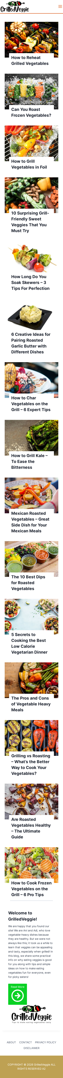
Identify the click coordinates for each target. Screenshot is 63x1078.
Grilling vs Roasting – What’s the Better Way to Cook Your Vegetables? (30, 764)
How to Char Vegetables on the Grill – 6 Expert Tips (31, 403)
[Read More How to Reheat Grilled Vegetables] (31, 40)
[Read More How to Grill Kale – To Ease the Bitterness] (31, 438)
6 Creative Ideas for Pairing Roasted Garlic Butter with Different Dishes (30, 343)
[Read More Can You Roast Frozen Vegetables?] (31, 91)
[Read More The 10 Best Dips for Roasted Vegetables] (31, 559)
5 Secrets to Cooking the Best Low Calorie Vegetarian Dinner (29, 643)
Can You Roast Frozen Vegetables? (31, 112)
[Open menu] (60, 6)
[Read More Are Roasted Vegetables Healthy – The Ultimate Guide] (31, 801)
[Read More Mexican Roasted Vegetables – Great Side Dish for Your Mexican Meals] (31, 495)
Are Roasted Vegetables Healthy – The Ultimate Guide (31, 828)
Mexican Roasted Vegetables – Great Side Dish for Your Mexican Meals (30, 522)
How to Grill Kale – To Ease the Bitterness (29, 461)
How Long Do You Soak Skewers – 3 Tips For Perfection (30, 282)
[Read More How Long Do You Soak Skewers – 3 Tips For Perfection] (31, 259)
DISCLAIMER (32, 1048)
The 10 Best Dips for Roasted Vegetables (28, 582)
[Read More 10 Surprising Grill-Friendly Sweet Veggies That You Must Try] (31, 195)
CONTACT (25, 1042)
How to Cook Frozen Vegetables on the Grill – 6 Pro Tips (31, 888)
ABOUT (11, 1042)
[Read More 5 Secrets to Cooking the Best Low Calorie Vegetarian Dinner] (31, 617)
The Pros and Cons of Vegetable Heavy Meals (31, 704)
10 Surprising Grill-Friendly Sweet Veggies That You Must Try (30, 222)
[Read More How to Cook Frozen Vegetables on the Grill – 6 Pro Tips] (31, 865)
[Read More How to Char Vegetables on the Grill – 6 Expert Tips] (31, 380)
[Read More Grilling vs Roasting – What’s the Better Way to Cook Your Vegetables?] (31, 738)
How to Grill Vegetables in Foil (29, 164)
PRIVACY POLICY (45, 1042)
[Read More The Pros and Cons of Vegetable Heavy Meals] (31, 680)
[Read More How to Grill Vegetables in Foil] (31, 143)
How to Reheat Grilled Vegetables (30, 60)
